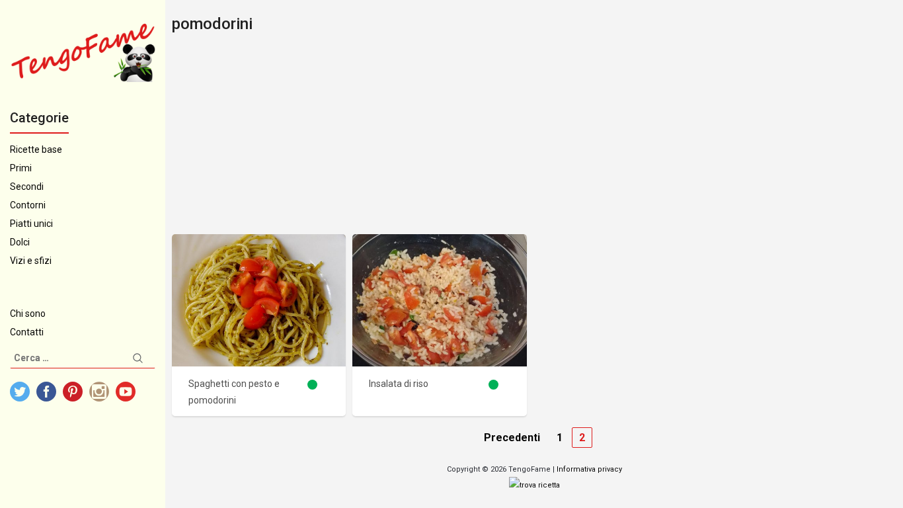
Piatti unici (31, 223)
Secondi (27, 186)
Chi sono (28, 313)
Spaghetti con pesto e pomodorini (234, 391)
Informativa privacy (589, 469)
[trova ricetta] (534, 485)
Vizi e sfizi (31, 260)
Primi (21, 168)
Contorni (28, 205)
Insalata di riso (398, 383)
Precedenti (512, 437)
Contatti (27, 332)
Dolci (20, 242)
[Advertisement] (534, 135)
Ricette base (36, 149)
